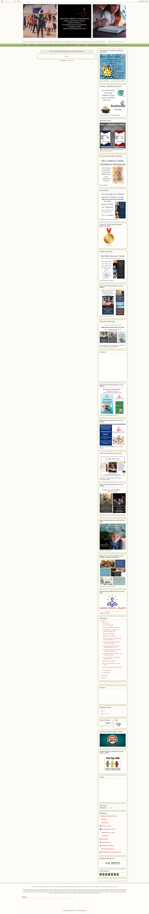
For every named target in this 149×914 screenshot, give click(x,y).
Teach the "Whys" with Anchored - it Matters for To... (112, 658)
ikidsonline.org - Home (108, 832)
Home (25, 45)
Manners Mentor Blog (107, 849)
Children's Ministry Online (109, 816)
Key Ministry (105, 835)
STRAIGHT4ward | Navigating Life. (111, 852)
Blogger (84, 910)
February (105, 670)
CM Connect (105, 822)
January (105, 672)
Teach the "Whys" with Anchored (111, 627)
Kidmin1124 (104, 839)
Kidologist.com (105, 842)
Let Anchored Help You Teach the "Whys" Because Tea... (112, 650)
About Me (82, 45)
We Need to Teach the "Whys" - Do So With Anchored (112, 654)
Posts (103, 711)
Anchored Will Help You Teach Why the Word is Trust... (111, 646)
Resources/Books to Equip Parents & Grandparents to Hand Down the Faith (58, 45)
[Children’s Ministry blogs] (109, 246)
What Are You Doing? (108, 633)
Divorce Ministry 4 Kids (108, 829)
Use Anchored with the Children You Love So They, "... (111, 642)
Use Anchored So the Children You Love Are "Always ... (112, 639)
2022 (103, 678)
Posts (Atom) (70, 60)
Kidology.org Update (107, 845)
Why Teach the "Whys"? (109, 661)
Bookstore (32, 45)
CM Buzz (104, 819)
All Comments (106, 714)
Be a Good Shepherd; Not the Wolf (112, 667)
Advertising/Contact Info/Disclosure (97, 45)
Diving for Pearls (106, 826)
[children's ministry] (112, 864)
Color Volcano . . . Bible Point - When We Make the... (111, 630)
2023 (103, 675)
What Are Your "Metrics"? (109, 636)
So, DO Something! (108, 625)
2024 (103, 621)
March (105, 623)
